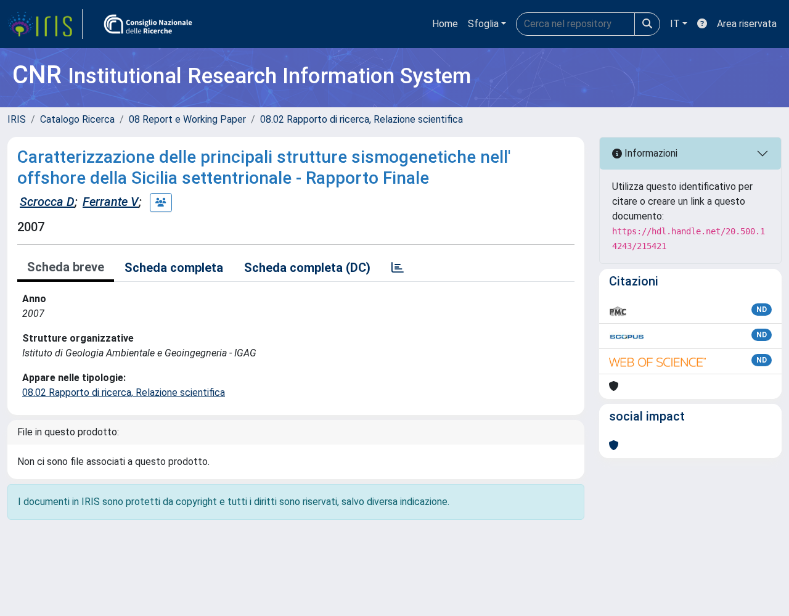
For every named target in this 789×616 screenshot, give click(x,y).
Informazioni (649, 153)
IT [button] (675, 24)
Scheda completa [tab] (174, 267)
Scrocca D (47, 201)
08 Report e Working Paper (187, 119)
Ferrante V (111, 201)
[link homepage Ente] (147, 24)
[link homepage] (45, 24)
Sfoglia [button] (483, 24)
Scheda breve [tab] (65, 267)
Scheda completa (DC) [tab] (307, 267)
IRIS (16, 119)
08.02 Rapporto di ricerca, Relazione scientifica (361, 119)
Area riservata (747, 24)
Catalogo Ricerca (77, 119)
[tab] (397, 268)
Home (445, 24)
